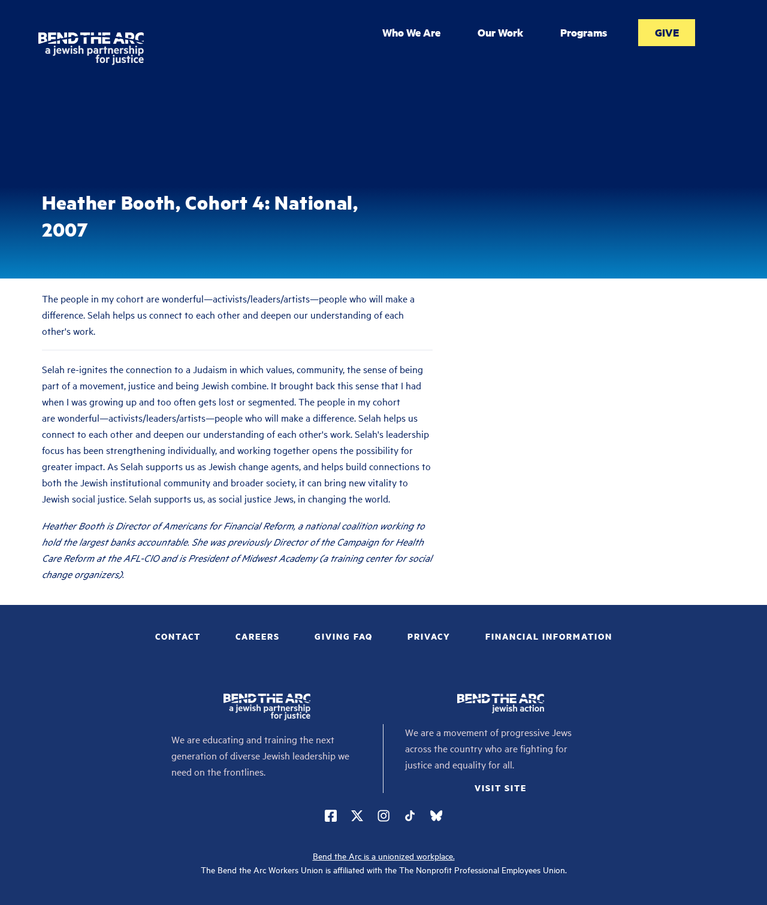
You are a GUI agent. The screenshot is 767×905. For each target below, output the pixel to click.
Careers (257, 636)
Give (667, 32)
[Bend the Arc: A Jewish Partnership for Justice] (91, 48)
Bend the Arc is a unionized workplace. (384, 855)
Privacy (429, 636)
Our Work (500, 32)
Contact (178, 636)
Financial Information (548, 636)
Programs (583, 32)
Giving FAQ (344, 636)
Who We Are (411, 32)
